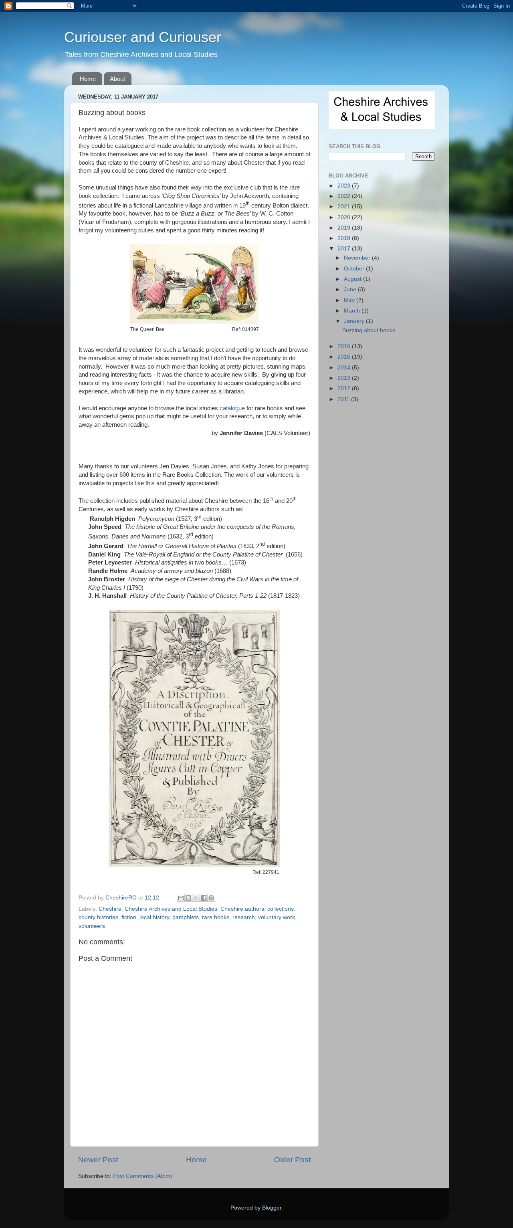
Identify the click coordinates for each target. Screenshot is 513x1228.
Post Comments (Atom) (142, 1176)
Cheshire (110, 909)
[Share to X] (196, 898)
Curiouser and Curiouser (142, 37)
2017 (344, 249)
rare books (215, 917)
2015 (344, 357)
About (117, 78)
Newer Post (98, 1159)
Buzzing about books (368, 330)
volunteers (92, 926)
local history (154, 917)
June (351, 289)
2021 (344, 207)
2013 (344, 378)
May (350, 300)
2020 (344, 217)
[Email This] (181, 898)
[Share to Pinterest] (211, 898)
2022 (344, 196)
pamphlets (185, 917)
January (355, 321)
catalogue (232, 408)
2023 (344, 186)
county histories (98, 917)
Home (88, 78)
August (353, 279)
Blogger (271, 1208)
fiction (128, 917)
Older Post (292, 1159)
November (358, 258)
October (355, 269)
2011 (344, 399)
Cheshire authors (242, 909)
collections (280, 909)
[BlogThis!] (188, 898)
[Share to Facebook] (204, 898)
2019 (344, 228)
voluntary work (276, 917)
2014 (344, 368)
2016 (344, 346)
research (243, 917)
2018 (344, 238)
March (353, 311)
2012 (344, 388)
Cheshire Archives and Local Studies (171, 909)
